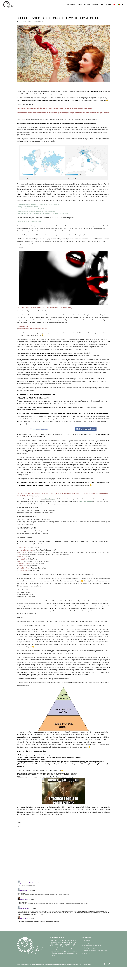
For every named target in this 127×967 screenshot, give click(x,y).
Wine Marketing (38, 21)
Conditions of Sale (89, 948)
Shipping (86, 943)
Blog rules (87, 953)
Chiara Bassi (22, 21)
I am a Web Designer (48, 499)
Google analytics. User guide (28, 207)
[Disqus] (63, 856)
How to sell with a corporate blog (29, 221)
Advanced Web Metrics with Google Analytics (33, 209)
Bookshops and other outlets (93, 945)
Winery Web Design (85, 501)
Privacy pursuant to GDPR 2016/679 (95, 951)
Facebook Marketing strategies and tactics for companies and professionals (43, 213)
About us (87, 940)
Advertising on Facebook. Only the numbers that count (36, 211)
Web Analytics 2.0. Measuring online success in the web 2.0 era (39, 204)
